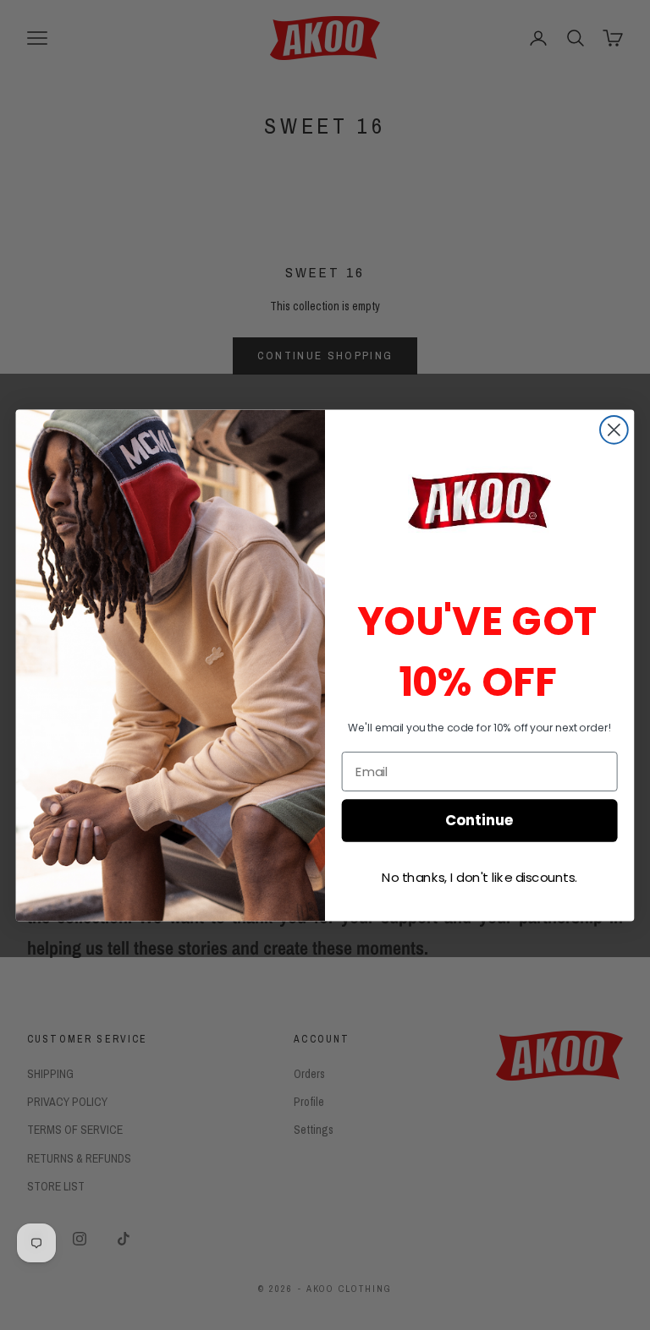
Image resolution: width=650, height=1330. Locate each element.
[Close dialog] (614, 429)
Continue (479, 819)
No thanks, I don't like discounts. (479, 877)
